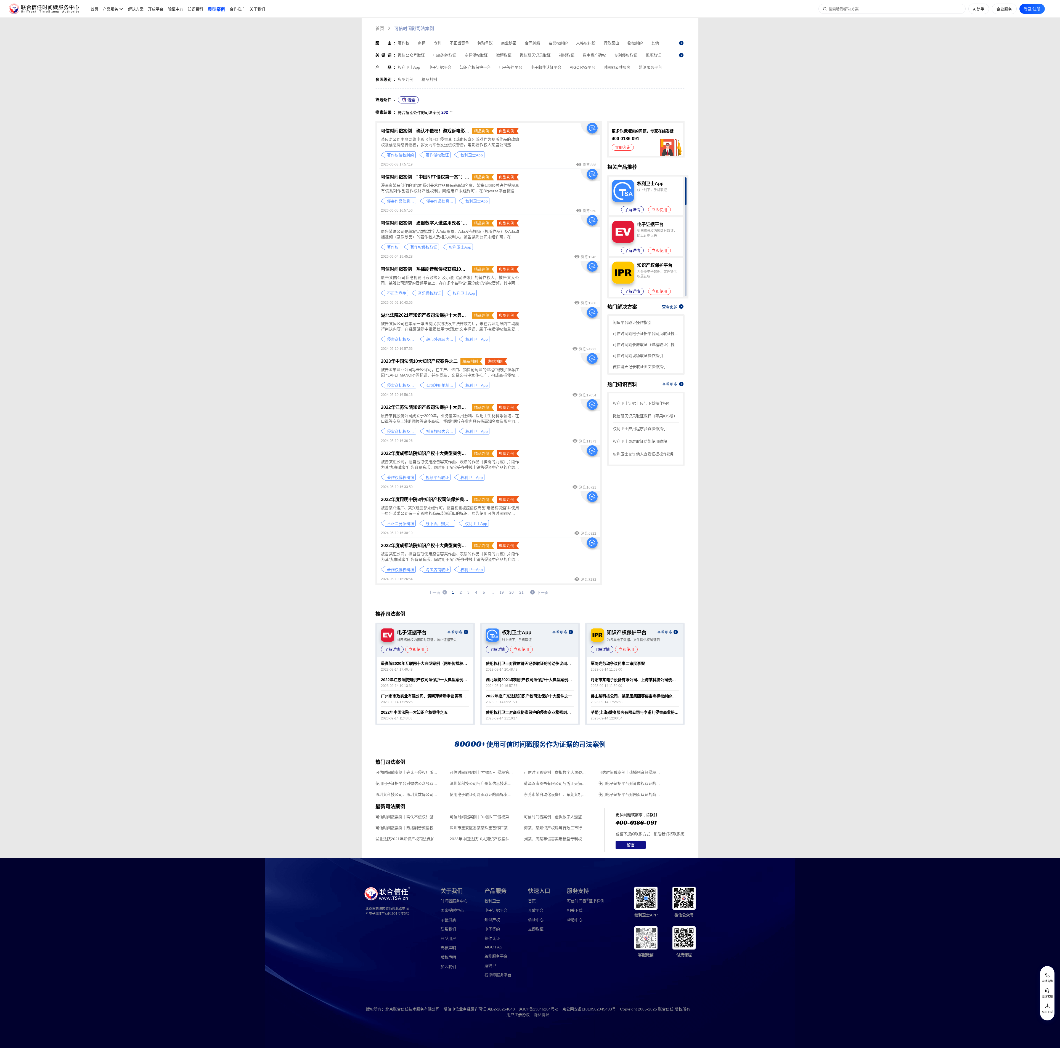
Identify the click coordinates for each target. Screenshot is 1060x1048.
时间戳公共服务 (616, 67)
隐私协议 (541, 1014)
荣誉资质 (448, 920)
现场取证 (653, 55)
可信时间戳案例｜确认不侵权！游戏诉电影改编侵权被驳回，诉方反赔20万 (425, 131)
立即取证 (536, 929)
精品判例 (429, 79)
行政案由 (611, 43)
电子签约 (492, 929)
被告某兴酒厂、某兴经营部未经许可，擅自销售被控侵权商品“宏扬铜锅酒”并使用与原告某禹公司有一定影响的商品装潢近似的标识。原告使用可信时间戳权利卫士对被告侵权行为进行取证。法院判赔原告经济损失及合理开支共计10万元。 (450, 511)
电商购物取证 (444, 55)
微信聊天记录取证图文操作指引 (640, 366)
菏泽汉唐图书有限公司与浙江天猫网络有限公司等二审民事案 (556, 783)
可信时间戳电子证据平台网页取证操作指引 (646, 333)
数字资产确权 (594, 55)
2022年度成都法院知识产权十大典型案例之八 (425, 453)
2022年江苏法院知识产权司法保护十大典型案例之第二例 (425, 407)
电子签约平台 (510, 67)
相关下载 (574, 910)
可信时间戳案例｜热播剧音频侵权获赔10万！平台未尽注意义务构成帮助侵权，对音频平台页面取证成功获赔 (425, 269)
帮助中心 (574, 920)
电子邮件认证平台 (546, 67)
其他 (655, 43)
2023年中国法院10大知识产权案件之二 (419, 361)
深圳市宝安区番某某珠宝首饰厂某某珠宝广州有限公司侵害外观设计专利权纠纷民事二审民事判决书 (482, 828)
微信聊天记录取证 (535, 55)
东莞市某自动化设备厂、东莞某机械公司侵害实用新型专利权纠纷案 (556, 794)
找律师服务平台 (498, 975)
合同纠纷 (532, 43)
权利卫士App (409, 67)
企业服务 (1004, 9)
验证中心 (175, 9)
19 (501, 592)
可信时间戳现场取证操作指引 (638, 355)
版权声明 (448, 957)
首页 (94, 9)
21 (521, 592)
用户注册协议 (518, 1014)
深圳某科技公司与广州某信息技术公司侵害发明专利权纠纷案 (482, 783)
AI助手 (978, 9)
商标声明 (448, 948)
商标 (421, 43)
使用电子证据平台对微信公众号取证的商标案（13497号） (407, 783)
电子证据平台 (440, 67)
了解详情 (632, 209)
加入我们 (448, 966)
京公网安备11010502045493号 (589, 1009)
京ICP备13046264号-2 (538, 1009)
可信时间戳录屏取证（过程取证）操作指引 (646, 344)
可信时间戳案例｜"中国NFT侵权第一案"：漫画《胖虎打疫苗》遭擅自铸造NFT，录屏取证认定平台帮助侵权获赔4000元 (425, 177)
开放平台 (155, 9)
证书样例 (585, 900)
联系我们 (448, 929)
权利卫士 (492, 901)
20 (511, 592)
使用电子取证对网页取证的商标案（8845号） (482, 794)
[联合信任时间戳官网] (44, 9)
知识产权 (492, 920)
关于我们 (257, 9)
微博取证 (504, 55)
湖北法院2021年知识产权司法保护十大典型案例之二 (425, 315)
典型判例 (405, 79)
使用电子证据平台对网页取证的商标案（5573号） (630, 794)
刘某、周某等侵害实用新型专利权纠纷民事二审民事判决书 (556, 839)
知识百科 (195, 9)
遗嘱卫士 (492, 965)
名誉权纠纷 (558, 43)
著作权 (403, 43)
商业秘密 (508, 43)
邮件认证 (492, 938)
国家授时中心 (452, 910)
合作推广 (237, 9)
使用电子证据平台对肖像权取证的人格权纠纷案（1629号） (630, 783)
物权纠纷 (635, 43)
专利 (437, 43)
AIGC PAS (493, 947)
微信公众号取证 (411, 55)
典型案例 (216, 9)
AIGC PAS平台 (582, 67)
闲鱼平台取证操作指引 (632, 322)
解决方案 (136, 9)
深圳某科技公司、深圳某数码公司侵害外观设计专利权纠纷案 (407, 794)
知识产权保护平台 (475, 67)
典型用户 (448, 938)
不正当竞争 (459, 43)
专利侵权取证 (625, 55)
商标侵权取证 (476, 55)
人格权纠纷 (585, 43)
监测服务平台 (650, 67)
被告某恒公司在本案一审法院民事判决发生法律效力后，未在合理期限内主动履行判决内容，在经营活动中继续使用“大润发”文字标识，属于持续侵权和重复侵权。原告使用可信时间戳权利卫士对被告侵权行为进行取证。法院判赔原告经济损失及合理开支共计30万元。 (450, 326)
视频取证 (566, 55)
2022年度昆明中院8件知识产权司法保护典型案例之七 (425, 499)
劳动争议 (485, 43)
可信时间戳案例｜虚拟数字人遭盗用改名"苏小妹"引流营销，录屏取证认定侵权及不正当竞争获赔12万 (425, 223)
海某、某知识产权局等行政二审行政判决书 (556, 828)
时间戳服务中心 (454, 901)
